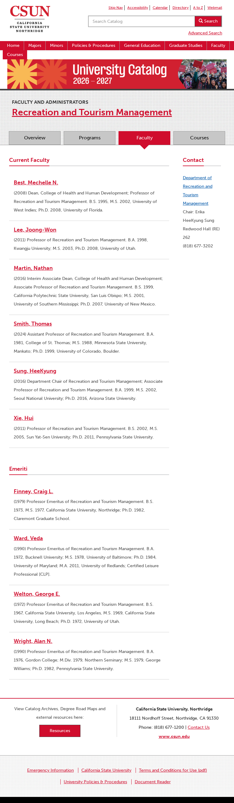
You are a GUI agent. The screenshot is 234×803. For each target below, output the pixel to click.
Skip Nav (115, 7)
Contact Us (199, 727)
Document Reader (153, 781)
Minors (56, 45)
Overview (34, 138)
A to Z (198, 7)
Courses (15, 54)
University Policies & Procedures (95, 781)
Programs (90, 138)
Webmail (214, 7)
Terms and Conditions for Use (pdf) (173, 770)
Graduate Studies (185, 45)
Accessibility (137, 7)
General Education (142, 45)
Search (210, 21)
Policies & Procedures (93, 45)
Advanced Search (205, 33)
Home (13, 45)
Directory (180, 7)
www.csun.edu (174, 736)
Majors (34, 45)
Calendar (160, 7)
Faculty (218, 45)
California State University (106, 770)
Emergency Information (50, 770)
